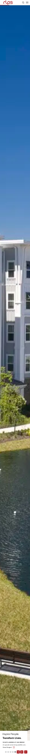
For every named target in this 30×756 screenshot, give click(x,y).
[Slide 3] (13, 752)
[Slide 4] (15, 752)
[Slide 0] (5, 752)
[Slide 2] (10, 752)
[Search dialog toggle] (23, 2)
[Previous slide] (18, 752)
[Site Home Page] (8, 2)
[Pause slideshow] (25, 752)
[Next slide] (21, 752)
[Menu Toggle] (27, 2)
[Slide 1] (8, 752)
